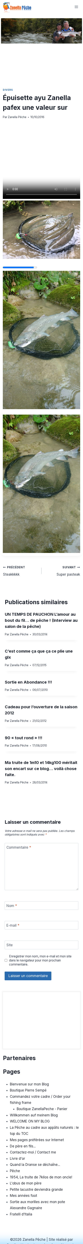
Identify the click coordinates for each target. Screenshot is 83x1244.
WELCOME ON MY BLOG (30, 1121)
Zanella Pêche (17, 117)
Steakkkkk (14, 571)
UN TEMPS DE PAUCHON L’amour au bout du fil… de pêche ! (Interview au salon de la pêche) (41, 620)
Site (9, 945)
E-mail (12, 925)
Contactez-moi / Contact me (33, 1152)
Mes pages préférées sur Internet (37, 1140)
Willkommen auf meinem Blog (34, 1115)
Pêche (15, 1171)
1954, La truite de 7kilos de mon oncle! (41, 1177)
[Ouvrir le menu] (76, 7)
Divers (8, 89)
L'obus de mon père (26, 1183)
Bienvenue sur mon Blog (29, 1084)
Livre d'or (17, 1159)
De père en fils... (23, 1146)
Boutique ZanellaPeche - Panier (42, 1109)
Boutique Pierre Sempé (28, 1090)
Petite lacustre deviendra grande (36, 1189)
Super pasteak (68, 571)
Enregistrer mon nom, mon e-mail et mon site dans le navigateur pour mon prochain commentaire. (40, 960)
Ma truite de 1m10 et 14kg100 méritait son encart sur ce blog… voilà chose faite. (41, 768)
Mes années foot (23, 1196)
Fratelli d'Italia (21, 1214)
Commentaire (18, 847)
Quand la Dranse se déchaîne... (35, 1165)
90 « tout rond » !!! (23, 737)
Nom (11, 906)
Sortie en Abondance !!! (28, 682)
